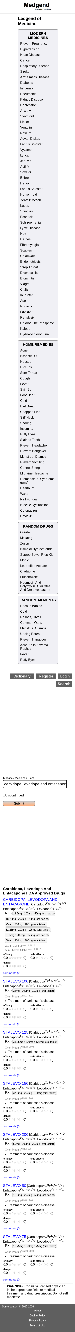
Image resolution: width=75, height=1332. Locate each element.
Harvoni (25, 183)
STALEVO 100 (15, 981)
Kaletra (25, 328)
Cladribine (27, 571)
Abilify (24, 166)
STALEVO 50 (14, 1185)
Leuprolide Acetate (33, 565)
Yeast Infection (30, 200)
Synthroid (27, 116)
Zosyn (24, 543)
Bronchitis (27, 278)
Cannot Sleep (30, 467)
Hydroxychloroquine (34, 334)
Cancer (25, 60)
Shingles (26, 211)
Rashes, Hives (30, 617)
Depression (28, 105)
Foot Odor (27, 395)
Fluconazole (29, 577)
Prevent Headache (33, 445)
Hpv (23, 233)
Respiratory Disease (34, 66)
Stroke (24, 71)
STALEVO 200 (15, 1134)
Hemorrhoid (28, 194)
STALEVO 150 (15, 1083)
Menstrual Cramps (33, 456)
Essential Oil (29, 356)
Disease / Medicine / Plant (18, 777)
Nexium (25, 133)
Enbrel (25, 177)
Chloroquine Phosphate (37, 323)
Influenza (26, 88)
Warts (24, 493)
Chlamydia (28, 256)
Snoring (25, 423)
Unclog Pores (30, 634)
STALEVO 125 (15, 1032)
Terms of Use (37, 1325)
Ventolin (26, 127)
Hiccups (26, 367)
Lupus (24, 205)
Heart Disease (30, 54)
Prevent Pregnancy (33, 43)
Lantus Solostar (31, 144)
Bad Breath (28, 406)
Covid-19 (26, 516)
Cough (25, 378)
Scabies (26, 250)
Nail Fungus (29, 499)
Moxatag (26, 538)
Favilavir (26, 312)
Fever (24, 384)
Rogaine (26, 306)
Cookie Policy (38, 1315)
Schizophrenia (30, 222)
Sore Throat (28, 372)
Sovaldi (25, 172)
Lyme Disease (30, 228)
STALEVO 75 (14, 1237)
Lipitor (24, 122)
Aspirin (25, 300)
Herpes (25, 239)
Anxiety (25, 110)
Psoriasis (26, 217)
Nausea (25, 361)
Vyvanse (26, 150)
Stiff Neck (27, 417)
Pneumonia (28, 94)
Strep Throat (29, 267)
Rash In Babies (31, 606)
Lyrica (24, 155)
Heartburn (27, 488)
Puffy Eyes (27, 434)
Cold (23, 400)
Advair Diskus (30, 138)
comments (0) (12, 972)
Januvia (25, 161)
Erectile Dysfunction (34, 505)
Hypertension (29, 49)
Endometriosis (30, 261)
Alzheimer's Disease (34, 77)
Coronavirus (29, 510)
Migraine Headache (34, 473)
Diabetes (26, 82)
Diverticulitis (29, 272)
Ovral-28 (26, 532)
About (37, 1310)
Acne (24, 350)
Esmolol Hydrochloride (36, 549)
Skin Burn (27, 389)
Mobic (24, 560)
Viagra (25, 284)
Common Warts (31, 622)
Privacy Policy (37, 1320)
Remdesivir (28, 317)
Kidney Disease (31, 99)
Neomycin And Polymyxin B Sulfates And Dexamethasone (35, 586)
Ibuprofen (27, 295)
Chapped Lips (30, 412)
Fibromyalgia (29, 245)
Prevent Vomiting (32, 462)
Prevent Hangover (33, 451)
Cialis (24, 289)
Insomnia (26, 428)
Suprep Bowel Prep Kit (36, 554)
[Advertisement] (37, 726)
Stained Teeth (30, 440)
